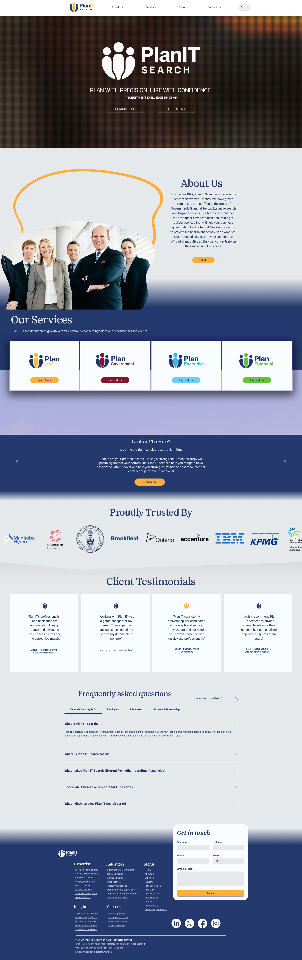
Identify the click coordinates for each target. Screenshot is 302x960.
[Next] (285, 462)
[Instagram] (216, 923)
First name (183, 842)
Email (180, 855)
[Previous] (17, 462)
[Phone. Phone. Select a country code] (218, 861)
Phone (216, 855)
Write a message (185, 869)
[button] (117, 7)
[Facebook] (202, 923)
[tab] (83, 709)
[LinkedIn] (176, 923)
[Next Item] (295, 539)
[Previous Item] (7, 539)
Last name (218, 842)
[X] (189, 923)
